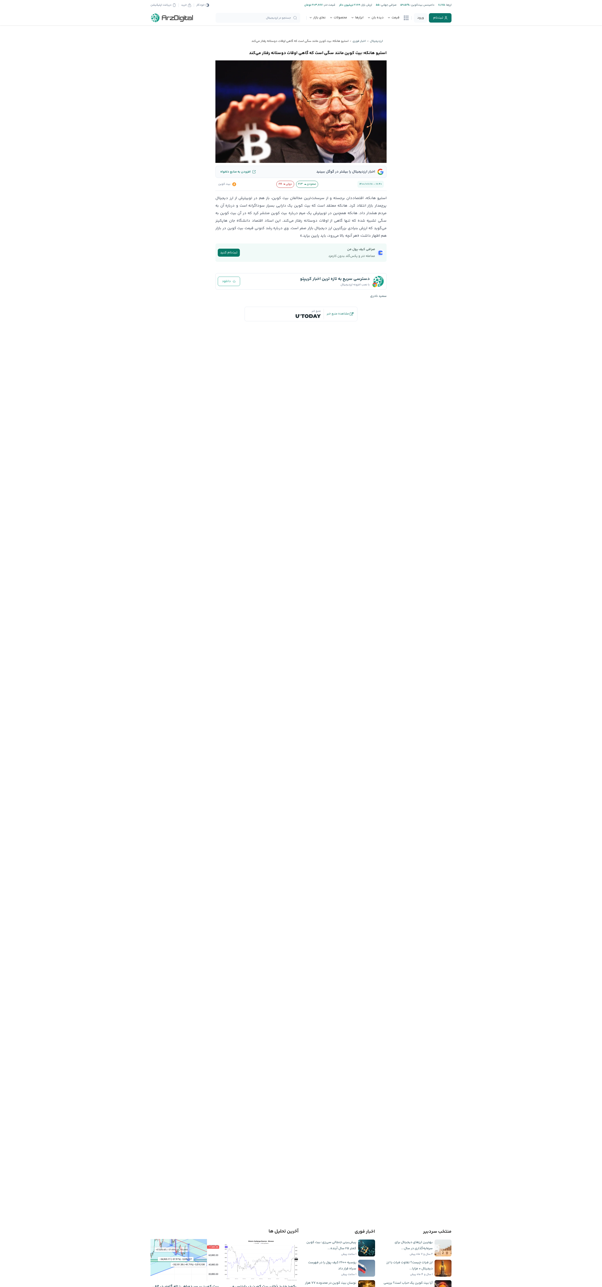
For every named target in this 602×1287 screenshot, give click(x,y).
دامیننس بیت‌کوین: (422, 5)
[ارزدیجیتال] (172, 18)
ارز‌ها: (448, 5)
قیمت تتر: (329, 5)
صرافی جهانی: (388, 5)
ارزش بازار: (366, 5)
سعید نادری (378, 296)
